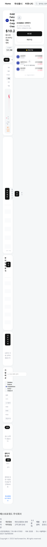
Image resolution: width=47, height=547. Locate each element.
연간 (17, 194)
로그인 (29, 34)
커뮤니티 (29, 3)
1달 (9, 86)
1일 (9, 78)
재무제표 (7, 194)
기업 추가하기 (30, 75)
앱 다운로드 (44, 523)
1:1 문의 (32, 523)
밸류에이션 (12, 194)
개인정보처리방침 (8, 523)
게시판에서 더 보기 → (8, 498)
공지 (8, 467)
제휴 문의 (37, 523)
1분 (9, 67)
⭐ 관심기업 (29, 50)
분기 (21, 194)
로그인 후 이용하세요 (29, 65)
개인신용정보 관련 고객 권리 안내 (21, 523)
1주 (9, 82)
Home (8, 3)
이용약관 (1, 523)
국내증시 (18, 3)
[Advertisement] (23, 162)
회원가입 (29, 40)
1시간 (8, 75)
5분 (9, 71)
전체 (7, 427)
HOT (7, 463)
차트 (6, 60)
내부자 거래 (7, 340)
